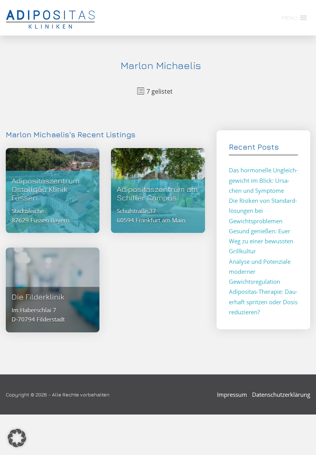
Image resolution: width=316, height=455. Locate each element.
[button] (17, 438)
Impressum (232, 394)
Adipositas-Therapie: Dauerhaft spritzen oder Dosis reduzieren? (263, 302)
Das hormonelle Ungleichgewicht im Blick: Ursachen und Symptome (263, 180)
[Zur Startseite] (50, 17)
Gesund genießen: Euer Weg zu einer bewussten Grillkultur (261, 241)
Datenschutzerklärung (281, 394)
